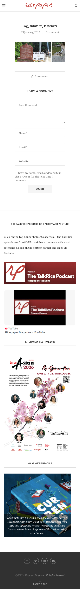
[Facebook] (27, 561)
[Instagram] (44, 561)
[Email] (53, 561)
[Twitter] (36, 561)
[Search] (76, 5)
